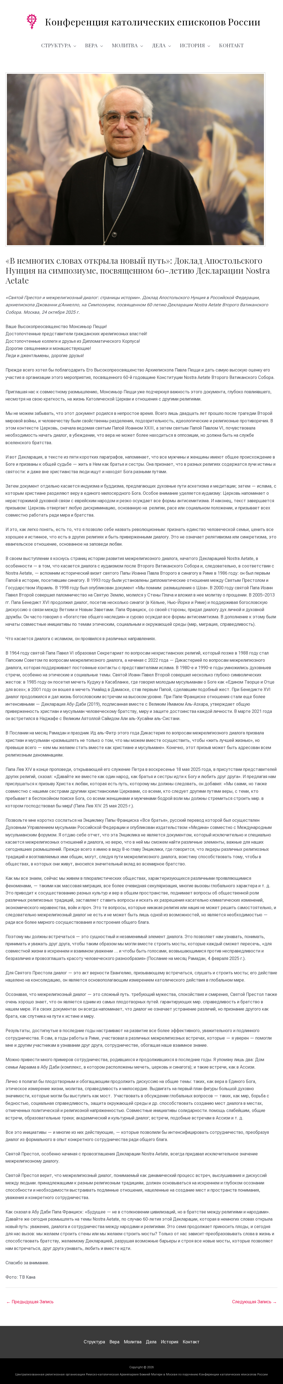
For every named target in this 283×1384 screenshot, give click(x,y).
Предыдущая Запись (30, 1301)
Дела (159, 45)
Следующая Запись (254, 1301)
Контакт (231, 45)
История (192, 45)
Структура (56, 45)
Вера (91, 45)
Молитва (125, 45)
